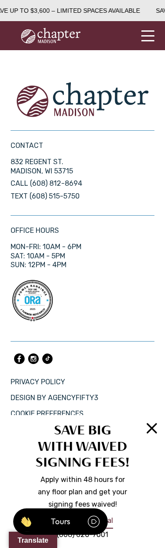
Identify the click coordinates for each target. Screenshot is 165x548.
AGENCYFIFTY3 (73, 398)
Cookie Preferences (47, 413)
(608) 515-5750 (54, 196)
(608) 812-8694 (56, 183)
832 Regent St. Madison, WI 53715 (42, 166)
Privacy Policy (38, 382)
